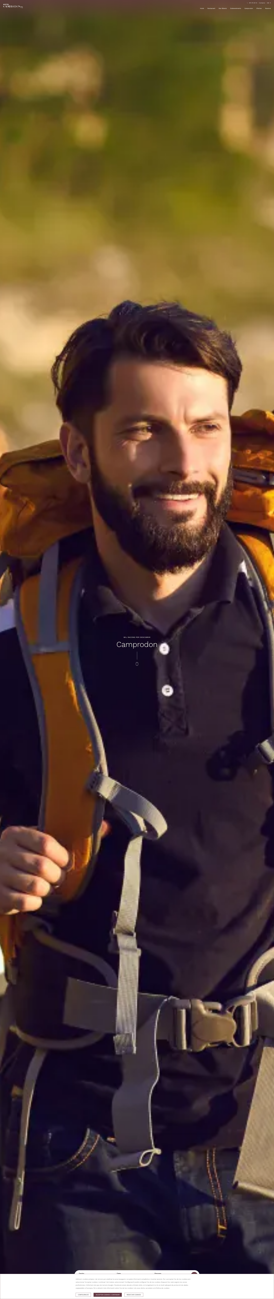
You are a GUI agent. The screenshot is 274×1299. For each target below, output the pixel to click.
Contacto (262, 3)
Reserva (268, 8)
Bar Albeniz (223, 8)
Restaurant (211, 8)
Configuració (83, 1295)
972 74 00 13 (253, 3)
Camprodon (248, 8)
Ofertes (259, 8)
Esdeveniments (235, 8)
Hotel (202, 8)
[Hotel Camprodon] (13, 6)
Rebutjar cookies (134, 1295)
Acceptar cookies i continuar (108, 1295)
